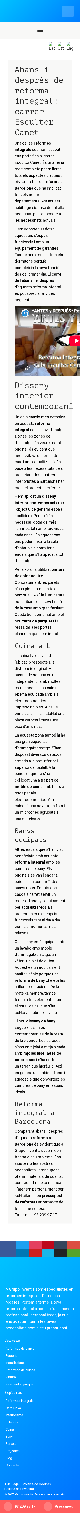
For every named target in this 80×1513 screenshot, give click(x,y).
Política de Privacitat (19, 1489)
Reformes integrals (20, 1401)
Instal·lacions (15, 1363)
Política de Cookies (37, 1484)
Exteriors (12, 1422)
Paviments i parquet (20, 1384)
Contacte (12, 1465)
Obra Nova (13, 1408)
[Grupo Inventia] (33, 11)
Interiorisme (14, 1415)
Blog (9, 1458)
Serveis (11, 1444)
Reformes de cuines (20, 1370)
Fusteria (11, 1356)
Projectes (13, 1451)
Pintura (11, 1377)
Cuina (10, 1429)
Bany (9, 1437)
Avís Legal (11, 1484)
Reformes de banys (20, 1349)
